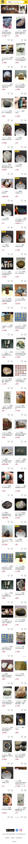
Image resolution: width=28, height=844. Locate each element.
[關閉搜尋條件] (13, 2)
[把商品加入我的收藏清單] (9, 40)
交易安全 (14, 841)
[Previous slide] (2, 23)
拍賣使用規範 (19, 837)
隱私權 (12, 837)
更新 (25, 834)
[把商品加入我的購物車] (12, 40)
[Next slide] (12, 23)
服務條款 (7, 837)
